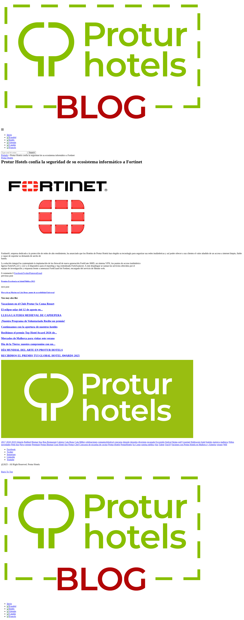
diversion (142, 442)
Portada (4, 155)
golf (180, 442)
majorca (216, 442)
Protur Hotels (114, 444)
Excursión (160, 442)
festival (168, 442)
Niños (231, 442)
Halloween (196, 442)
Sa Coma (136, 444)
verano (220, 444)
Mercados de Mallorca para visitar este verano (28, 338)
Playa (22, 444)
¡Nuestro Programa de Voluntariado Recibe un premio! (33, 321)
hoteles (209, 442)
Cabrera (60, 442)
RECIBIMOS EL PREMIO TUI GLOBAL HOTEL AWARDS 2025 (40, 355)
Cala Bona (69, 442)
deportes (134, 442)
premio (28, 444)
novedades (6, 444)
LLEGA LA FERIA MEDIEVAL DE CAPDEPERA (31, 315)
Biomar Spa (36, 442)
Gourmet (186, 442)
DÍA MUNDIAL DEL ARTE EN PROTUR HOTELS (32, 349)
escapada (151, 442)
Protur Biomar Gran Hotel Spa (54, 444)
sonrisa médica (147, 444)
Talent (161, 444)
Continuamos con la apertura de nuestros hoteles (29, 326)
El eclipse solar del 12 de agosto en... (22, 309)
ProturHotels (126, 444)
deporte (126, 442)
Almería (19, 442)
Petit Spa (15, 444)
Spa (156, 444)
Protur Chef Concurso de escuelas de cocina (88, 444)
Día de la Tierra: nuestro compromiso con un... (28, 344)
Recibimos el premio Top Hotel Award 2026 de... (29, 332)
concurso (118, 442)
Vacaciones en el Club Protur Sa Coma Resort (27, 303)
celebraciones (91, 442)
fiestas (175, 442)
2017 (3, 442)
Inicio (9, 135)
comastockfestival (106, 442)
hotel (203, 442)
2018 (8, 442)
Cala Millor (80, 442)
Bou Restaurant (49, 442)
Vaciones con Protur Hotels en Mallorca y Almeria (193, 444)
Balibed (27, 442)
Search (32, 153)
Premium (36, 444)
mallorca (224, 442)
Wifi (225, 444)
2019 (13, 442)
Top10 (168, 444)
